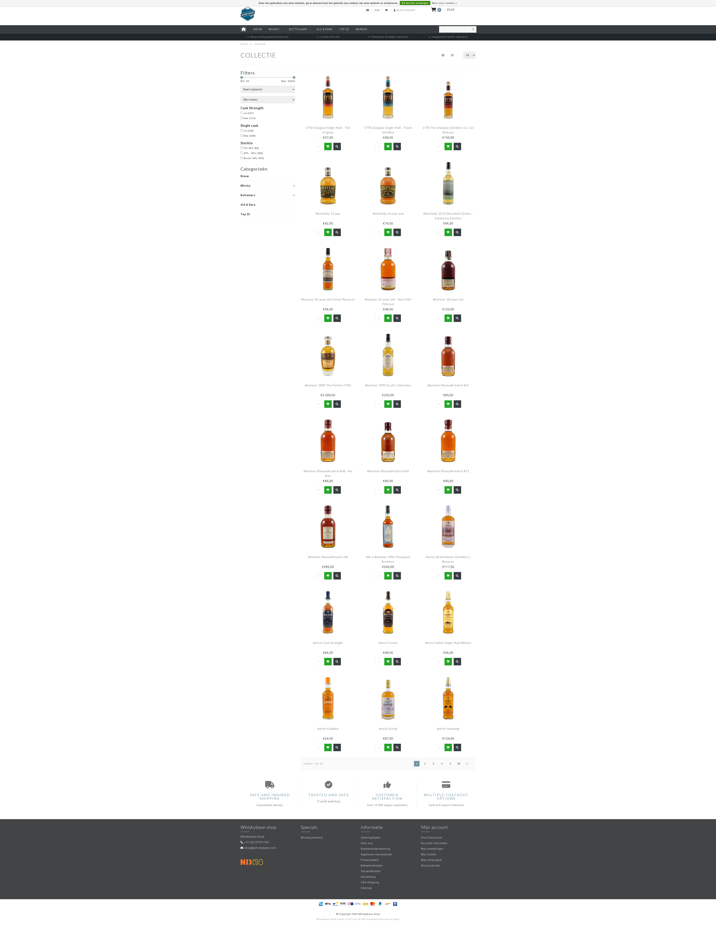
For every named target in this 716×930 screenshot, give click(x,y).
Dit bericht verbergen (415, 3)
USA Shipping (370, 882)
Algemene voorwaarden (376, 854)
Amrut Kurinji (388, 728)
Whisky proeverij (312, 837)
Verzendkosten (371, 871)
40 (458, 763)
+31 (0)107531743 (256, 842)
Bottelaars (298, 29)
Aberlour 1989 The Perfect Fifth (328, 385)
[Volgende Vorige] (467, 764)
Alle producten (430, 865)
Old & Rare (325, 29)
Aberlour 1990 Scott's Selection (388, 385)
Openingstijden (371, 837)
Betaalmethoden (372, 865)
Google (396, 919)
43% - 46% (253, 153)
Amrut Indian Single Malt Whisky (448, 642)
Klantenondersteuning (375, 848)
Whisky (274, 29)
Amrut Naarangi (448, 728)
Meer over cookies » (444, 3)
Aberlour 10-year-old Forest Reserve (328, 299)
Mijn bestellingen (432, 848)
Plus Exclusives (431, 837)
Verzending (368, 876)
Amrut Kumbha (328, 728)
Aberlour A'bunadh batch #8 (328, 557)
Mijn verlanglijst (431, 860)
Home (244, 44)
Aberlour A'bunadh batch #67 (448, 385)
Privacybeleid (370, 860)
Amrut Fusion (388, 642)
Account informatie (434, 843)
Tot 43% (251, 148)
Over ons (367, 843)
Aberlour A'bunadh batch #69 (388, 471)
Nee (250, 118)
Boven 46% (254, 158)
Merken (361, 29)
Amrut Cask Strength (328, 642)
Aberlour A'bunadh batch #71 (448, 471)
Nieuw (257, 29)
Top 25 (344, 29)
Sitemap (366, 888)
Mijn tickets (428, 854)
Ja (249, 113)
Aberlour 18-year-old (448, 299)
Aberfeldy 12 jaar (327, 213)
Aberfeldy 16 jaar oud (388, 213)
